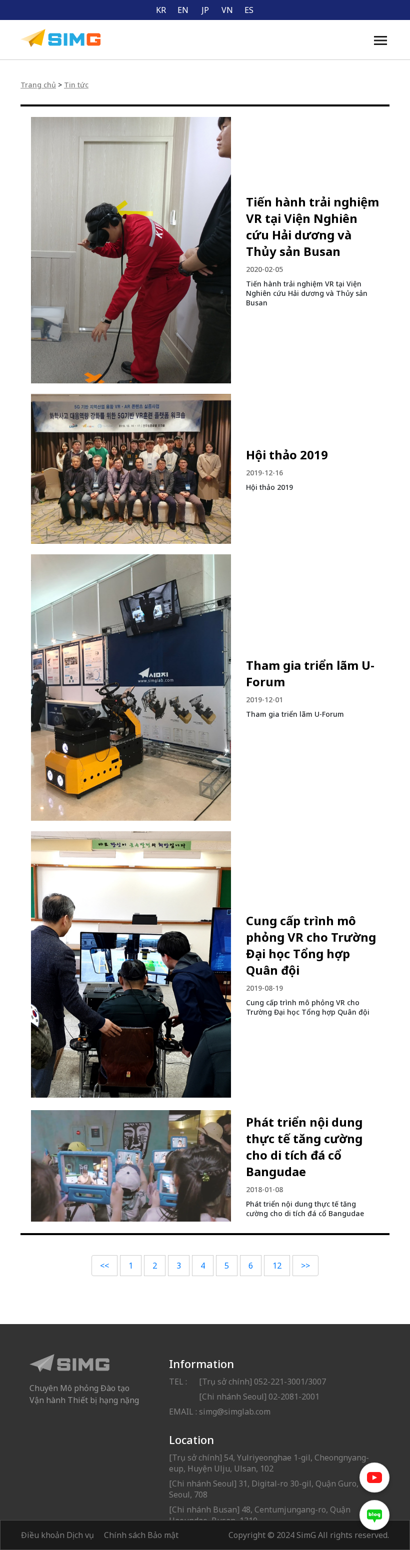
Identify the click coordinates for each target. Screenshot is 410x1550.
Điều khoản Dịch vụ (57, 1535)
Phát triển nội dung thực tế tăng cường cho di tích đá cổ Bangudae (304, 1147)
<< (104, 1265)
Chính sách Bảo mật (141, 1535)
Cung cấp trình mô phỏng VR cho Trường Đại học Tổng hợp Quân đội (311, 945)
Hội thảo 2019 (287, 454)
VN (227, 10)
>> (305, 1265)
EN (183, 10)
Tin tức (76, 84)
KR (161, 10)
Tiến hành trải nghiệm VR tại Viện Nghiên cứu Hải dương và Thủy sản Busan (312, 226)
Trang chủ (38, 84)
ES (249, 10)
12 (277, 1265)
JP (205, 10)
